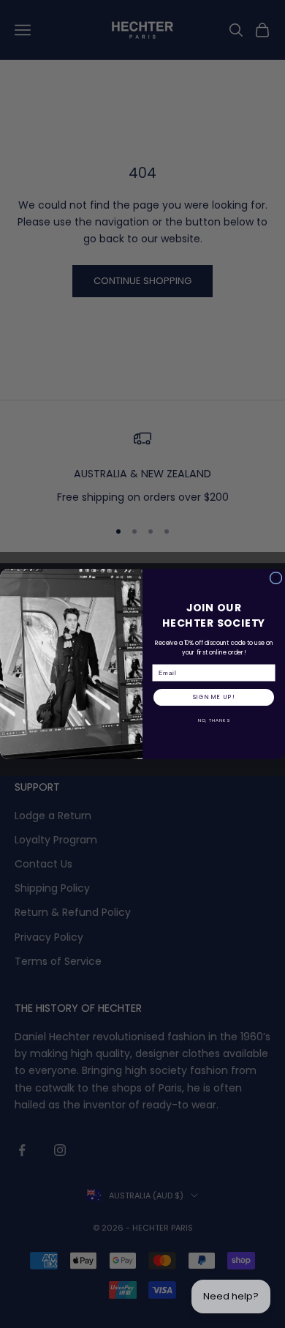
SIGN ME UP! (214, 697)
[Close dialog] (275, 577)
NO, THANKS (214, 720)
